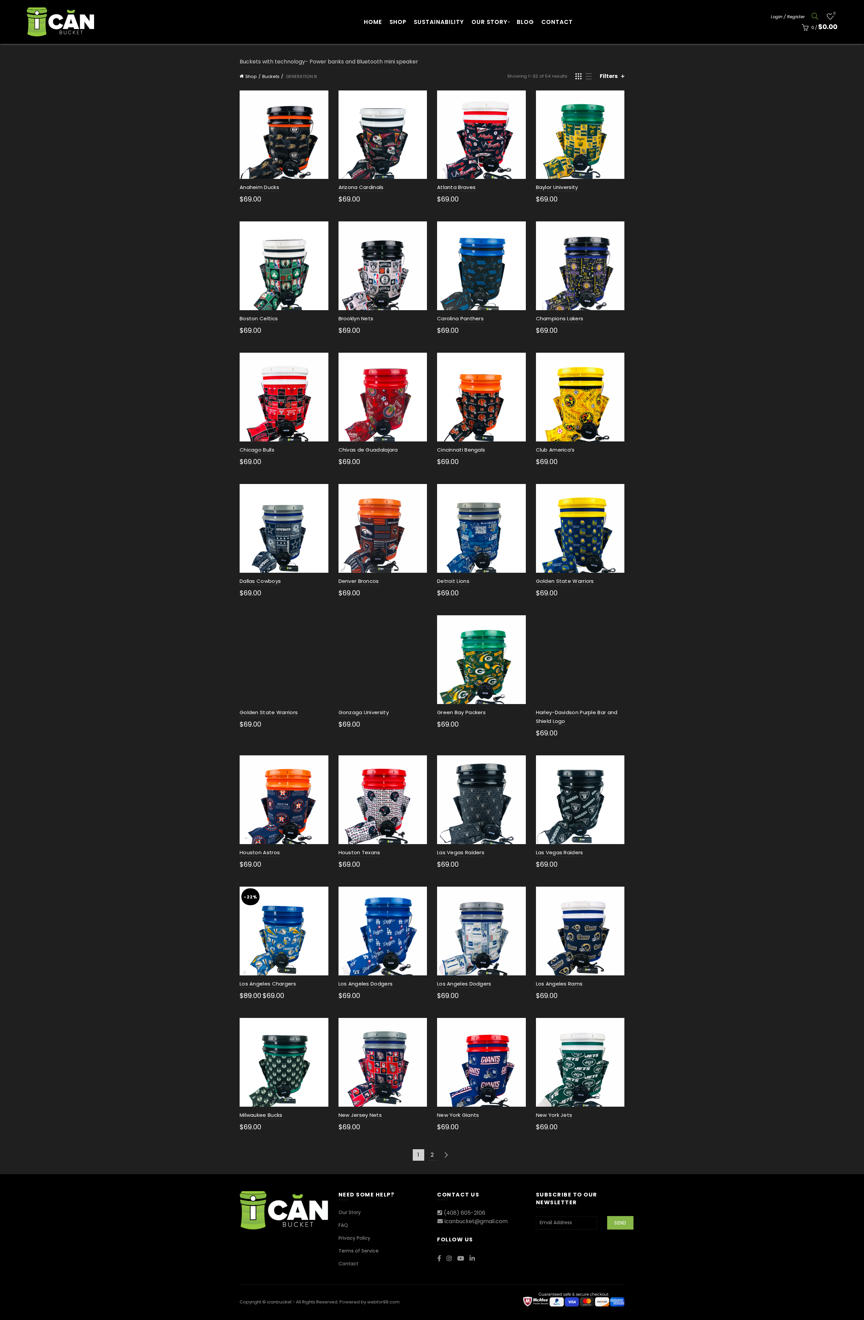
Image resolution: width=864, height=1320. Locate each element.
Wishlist (834, 13)
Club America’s (555, 449)
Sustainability (439, 22)
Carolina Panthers (460, 318)
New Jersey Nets (360, 1115)
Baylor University (557, 187)
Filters (609, 76)
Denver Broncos (359, 581)
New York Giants (458, 1115)
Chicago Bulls (257, 449)
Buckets (270, 76)
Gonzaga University (364, 712)
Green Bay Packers (461, 712)
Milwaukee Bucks (261, 1115)
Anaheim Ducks (259, 187)
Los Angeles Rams (559, 983)
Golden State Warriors (565, 581)
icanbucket (279, 1302)
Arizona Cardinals (361, 187)
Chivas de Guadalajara (368, 449)
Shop (397, 22)
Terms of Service (359, 1250)
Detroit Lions (453, 581)
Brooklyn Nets (356, 318)
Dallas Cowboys (260, 581)
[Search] (815, 16)
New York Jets (554, 1115)
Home (373, 22)
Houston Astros (260, 852)
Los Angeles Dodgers (366, 983)
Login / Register (788, 17)
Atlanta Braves (456, 187)
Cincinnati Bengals (461, 449)
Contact (557, 22)
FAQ (343, 1225)
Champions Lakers (560, 318)
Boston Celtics (259, 318)
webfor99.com (383, 1302)
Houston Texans (359, 852)
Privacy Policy (354, 1238)
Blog (525, 22)
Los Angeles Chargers (268, 983)
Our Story (489, 22)
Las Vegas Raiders (460, 852)
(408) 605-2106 (464, 1213)
